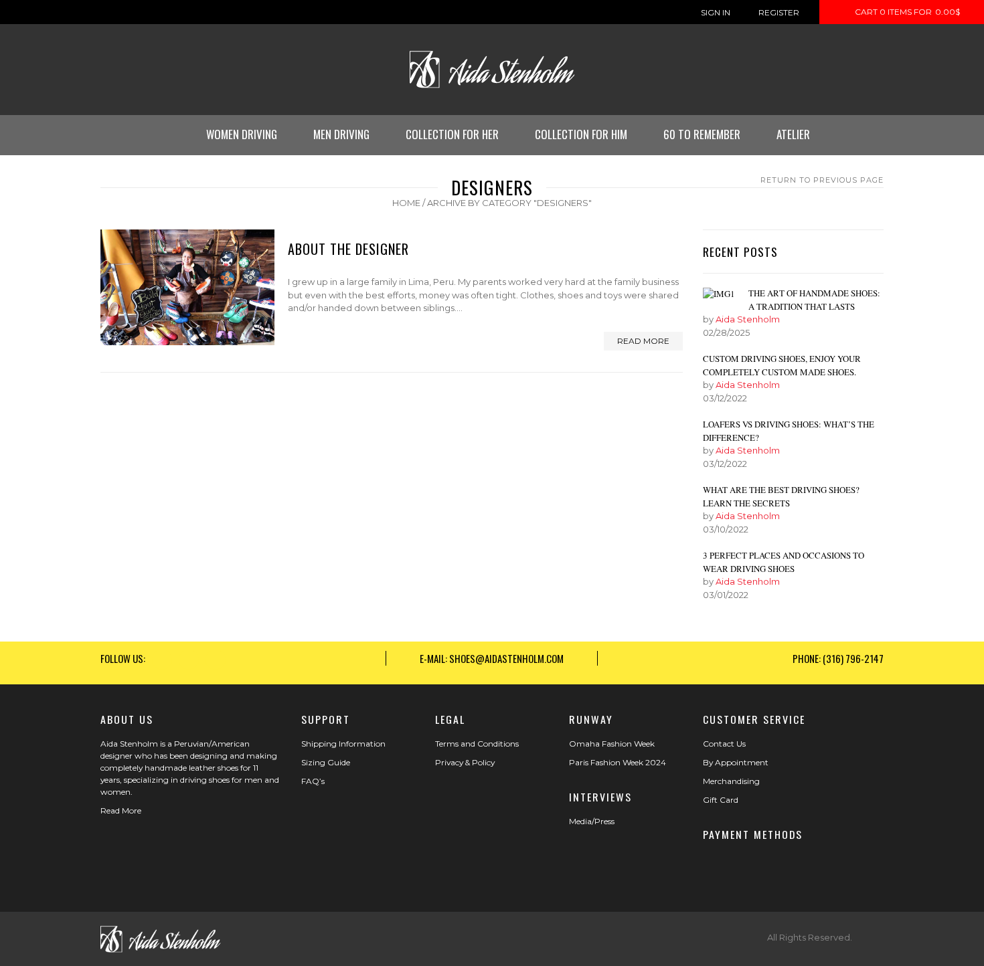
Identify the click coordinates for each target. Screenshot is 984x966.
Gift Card (720, 800)
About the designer (348, 249)
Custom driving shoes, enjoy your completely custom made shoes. (782, 365)
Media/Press (591, 821)
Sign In (715, 12)
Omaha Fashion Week (612, 744)
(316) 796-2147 (853, 658)
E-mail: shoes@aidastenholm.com (492, 658)
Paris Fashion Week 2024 (617, 762)
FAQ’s (313, 781)
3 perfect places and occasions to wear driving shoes (783, 562)
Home (406, 202)
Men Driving (341, 134)
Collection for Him (581, 134)
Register (778, 12)
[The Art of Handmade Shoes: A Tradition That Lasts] (719, 294)
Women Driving (241, 134)
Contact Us (724, 744)
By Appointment (735, 762)
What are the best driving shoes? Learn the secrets (781, 496)
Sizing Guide (325, 762)
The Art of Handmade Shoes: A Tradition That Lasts (814, 299)
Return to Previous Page (822, 180)
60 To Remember (701, 134)
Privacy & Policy (465, 762)
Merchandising (731, 781)
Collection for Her (452, 134)
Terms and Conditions (477, 744)
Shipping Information (343, 744)
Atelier (793, 134)
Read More (120, 810)
